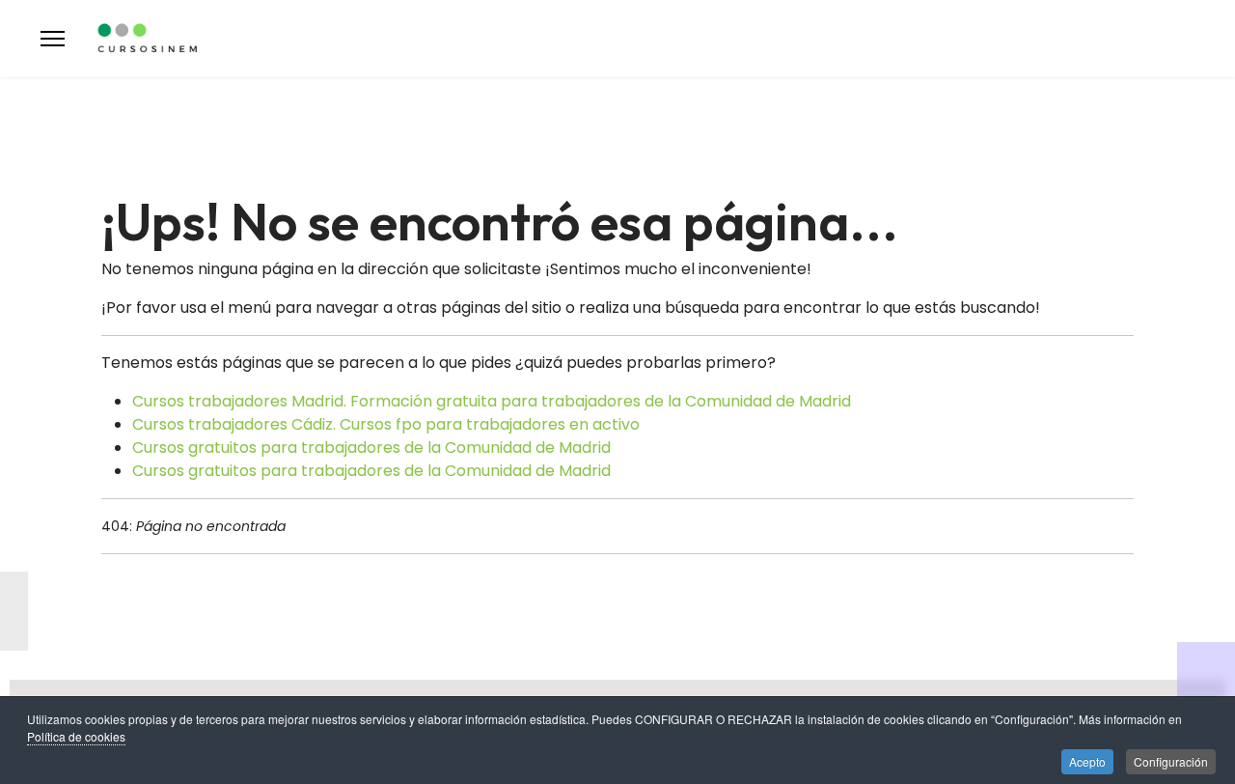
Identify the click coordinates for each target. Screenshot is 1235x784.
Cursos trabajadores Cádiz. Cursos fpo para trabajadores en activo (386, 424)
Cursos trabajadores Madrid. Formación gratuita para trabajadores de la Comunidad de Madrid (491, 401)
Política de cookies (76, 736)
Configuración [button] (1171, 761)
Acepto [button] (1087, 761)
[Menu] (53, 38)
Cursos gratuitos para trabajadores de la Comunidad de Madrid (371, 447)
